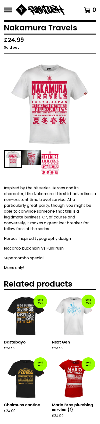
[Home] (44, 10)
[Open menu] (8, 10)
